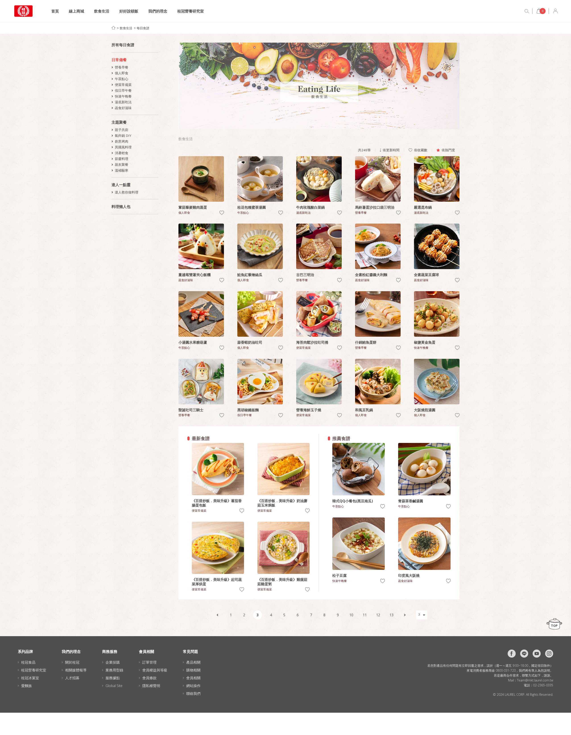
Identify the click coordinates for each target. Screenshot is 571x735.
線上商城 (76, 11)
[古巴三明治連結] (319, 246)
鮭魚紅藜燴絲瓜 (249, 274)
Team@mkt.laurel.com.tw (535, 680)
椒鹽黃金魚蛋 (424, 342)
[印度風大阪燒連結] (424, 543)
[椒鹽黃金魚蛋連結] (436, 314)
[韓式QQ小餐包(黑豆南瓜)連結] (358, 469)
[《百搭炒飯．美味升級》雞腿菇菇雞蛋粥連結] (283, 548)
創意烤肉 (121, 141)
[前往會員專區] (555, 11)
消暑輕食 (121, 153)
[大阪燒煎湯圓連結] (436, 381)
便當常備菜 (123, 84)
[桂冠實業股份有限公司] (23, 11)
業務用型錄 (114, 670)
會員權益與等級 (154, 670)
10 (351, 614)
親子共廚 (121, 129)
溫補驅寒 (121, 170)
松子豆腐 (339, 575)
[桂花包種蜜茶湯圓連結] (260, 179)
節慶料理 (121, 158)
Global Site (114, 685)
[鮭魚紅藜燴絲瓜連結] (260, 246)
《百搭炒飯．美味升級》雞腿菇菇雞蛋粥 (282, 581)
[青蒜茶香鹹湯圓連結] (424, 469)
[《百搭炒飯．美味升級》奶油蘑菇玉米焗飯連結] (283, 469)
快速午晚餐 (123, 96)
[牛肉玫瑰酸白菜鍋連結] (319, 179)
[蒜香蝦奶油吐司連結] (260, 314)
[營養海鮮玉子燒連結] (319, 381)
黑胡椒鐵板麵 (248, 409)
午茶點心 (121, 79)
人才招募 (72, 677)
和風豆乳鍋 (364, 409)
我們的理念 (157, 11)
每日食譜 (143, 28)
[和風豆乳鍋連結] (378, 381)
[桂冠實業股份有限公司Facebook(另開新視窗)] (512, 654)
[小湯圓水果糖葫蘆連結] (201, 314)
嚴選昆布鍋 (423, 207)
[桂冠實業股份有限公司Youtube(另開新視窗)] (537, 654)
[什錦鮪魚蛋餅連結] (378, 314)
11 (365, 614)
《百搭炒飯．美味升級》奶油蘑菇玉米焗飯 (282, 503)
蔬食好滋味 (123, 108)
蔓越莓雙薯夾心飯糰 (194, 274)
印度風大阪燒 (409, 575)
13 (391, 614)
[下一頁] (404, 614)
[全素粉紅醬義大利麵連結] (378, 246)
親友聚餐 (121, 164)
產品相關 (193, 662)
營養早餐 (121, 67)
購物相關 (193, 670)
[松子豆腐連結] (358, 543)
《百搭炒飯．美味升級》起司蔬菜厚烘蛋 (217, 581)
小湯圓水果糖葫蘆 (192, 342)
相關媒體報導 (76, 670)
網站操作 (193, 685)
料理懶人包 (121, 206)
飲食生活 (101, 11)
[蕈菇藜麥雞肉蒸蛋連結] (201, 179)
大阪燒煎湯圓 (424, 409)
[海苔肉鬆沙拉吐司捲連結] (319, 314)
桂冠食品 (28, 662)
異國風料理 (123, 147)
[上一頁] (217, 614)
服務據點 (113, 677)
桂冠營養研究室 (190, 11)
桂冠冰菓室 (30, 677)
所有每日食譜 (123, 44)
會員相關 (193, 677)
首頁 (55, 11)
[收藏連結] (221, 213)
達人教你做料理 (126, 192)
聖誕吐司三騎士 (190, 409)
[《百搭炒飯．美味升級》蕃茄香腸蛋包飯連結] (218, 469)
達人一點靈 (121, 184)
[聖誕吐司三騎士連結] (201, 381)
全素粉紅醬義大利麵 (371, 274)
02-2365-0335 (543, 685)
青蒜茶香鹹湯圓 (410, 500)
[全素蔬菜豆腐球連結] (436, 246)
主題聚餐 (119, 122)
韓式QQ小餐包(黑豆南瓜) (352, 500)
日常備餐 (119, 59)
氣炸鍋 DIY (123, 135)
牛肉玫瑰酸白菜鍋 (310, 207)
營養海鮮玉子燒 (308, 409)
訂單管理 (149, 662)
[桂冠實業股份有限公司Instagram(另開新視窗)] (549, 654)
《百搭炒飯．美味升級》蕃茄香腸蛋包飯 (217, 503)
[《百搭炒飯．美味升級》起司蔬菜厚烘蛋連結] (218, 548)
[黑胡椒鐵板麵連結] (260, 381)
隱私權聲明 (151, 685)
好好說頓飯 (128, 11)
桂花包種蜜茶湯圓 (251, 207)
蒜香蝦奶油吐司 (249, 342)
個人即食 (121, 73)
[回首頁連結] (113, 27)
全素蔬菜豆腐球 (426, 274)
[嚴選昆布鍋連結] (436, 179)
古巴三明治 (305, 274)
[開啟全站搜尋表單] (527, 11)
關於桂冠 (72, 662)
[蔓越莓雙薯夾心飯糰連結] (201, 246)
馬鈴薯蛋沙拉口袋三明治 (374, 207)
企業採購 (113, 662)
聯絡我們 (193, 693)
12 (378, 614)
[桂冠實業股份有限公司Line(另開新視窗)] (524, 654)
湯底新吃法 (123, 102)
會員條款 (149, 677)
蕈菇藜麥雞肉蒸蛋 (192, 207)
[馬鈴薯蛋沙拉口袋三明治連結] (378, 179)
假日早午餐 (123, 90)
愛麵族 (26, 685)
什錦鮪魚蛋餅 (366, 342)
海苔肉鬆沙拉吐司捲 (312, 342)
